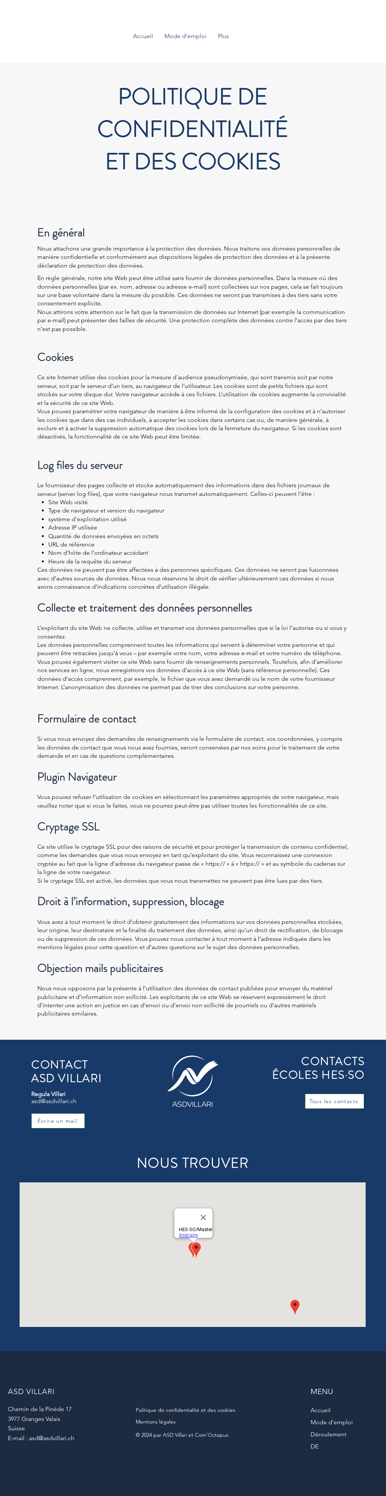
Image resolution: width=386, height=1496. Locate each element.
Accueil (321, 1410)
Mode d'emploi (332, 1422)
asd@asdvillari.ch (54, 1101)
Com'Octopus (211, 1434)
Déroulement (328, 1434)
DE (315, 1446)
